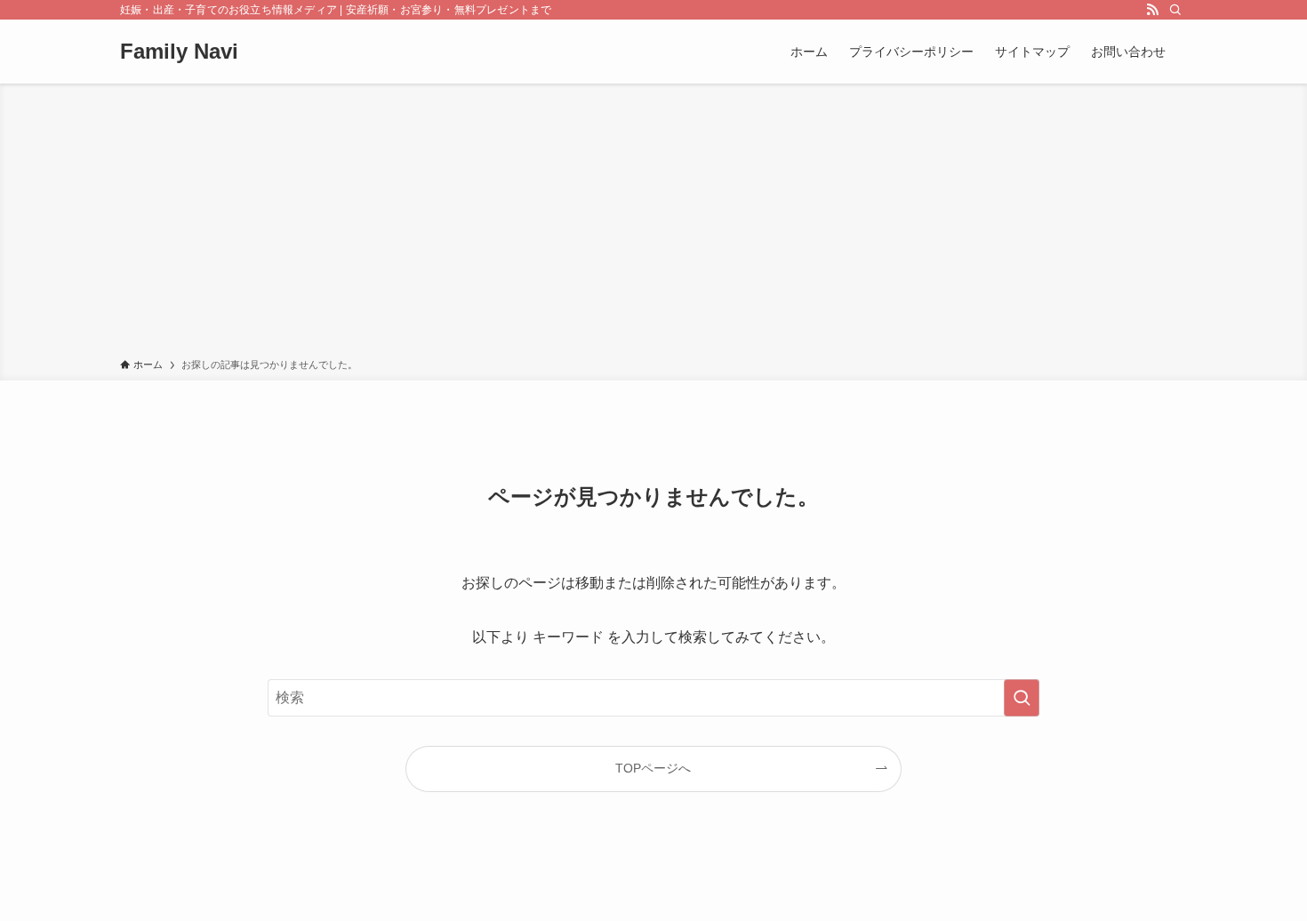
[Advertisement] (653, 224)
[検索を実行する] (1021, 698)
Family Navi (179, 51)
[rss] (1152, 10)
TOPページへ (653, 768)
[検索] (1175, 10)
